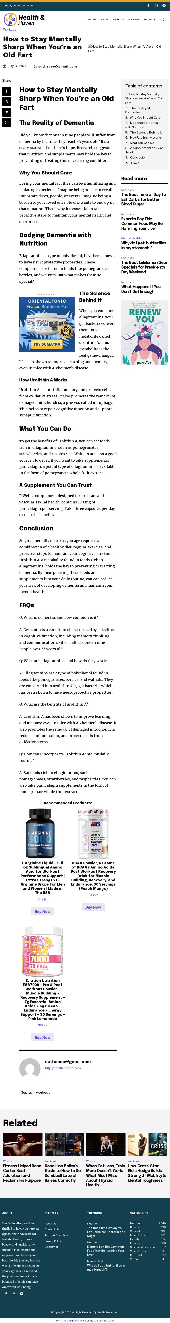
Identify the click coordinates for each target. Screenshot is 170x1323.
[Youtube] (164, 6)
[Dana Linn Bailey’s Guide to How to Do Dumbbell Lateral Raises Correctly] (64, 1144)
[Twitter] (6, 101)
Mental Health (131, 238)
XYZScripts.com (104, 1320)
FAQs (135, 163)
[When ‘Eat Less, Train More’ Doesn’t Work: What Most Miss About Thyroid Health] (106, 1144)
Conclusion (138, 157)
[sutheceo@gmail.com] (30, 1068)
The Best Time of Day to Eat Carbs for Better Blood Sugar (143, 199)
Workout (9, 29)
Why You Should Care (145, 118)
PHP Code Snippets (67, 1320)
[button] (162, 19)
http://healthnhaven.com (63, 1068)
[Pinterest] (6, 112)
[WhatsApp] (6, 122)
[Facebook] (148, 6)
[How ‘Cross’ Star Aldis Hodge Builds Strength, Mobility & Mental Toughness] (147, 1144)
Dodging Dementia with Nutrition (141, 125)
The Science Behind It (146, 132)
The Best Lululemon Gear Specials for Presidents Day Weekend (144, 267)
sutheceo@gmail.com (57, 66)
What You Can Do (141, 143)
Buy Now (42, 911)
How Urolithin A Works (146, 137)
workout (43, 1092)
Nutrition (127, 190)
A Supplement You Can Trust (144, 150)
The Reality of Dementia (137, 110)
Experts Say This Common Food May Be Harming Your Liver (141, 224)
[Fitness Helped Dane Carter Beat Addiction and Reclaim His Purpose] (22, 1144)
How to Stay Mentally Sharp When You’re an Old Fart (144, 98)
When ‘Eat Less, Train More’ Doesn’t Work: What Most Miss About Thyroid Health (105, 1175)
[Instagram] (156, 6)
